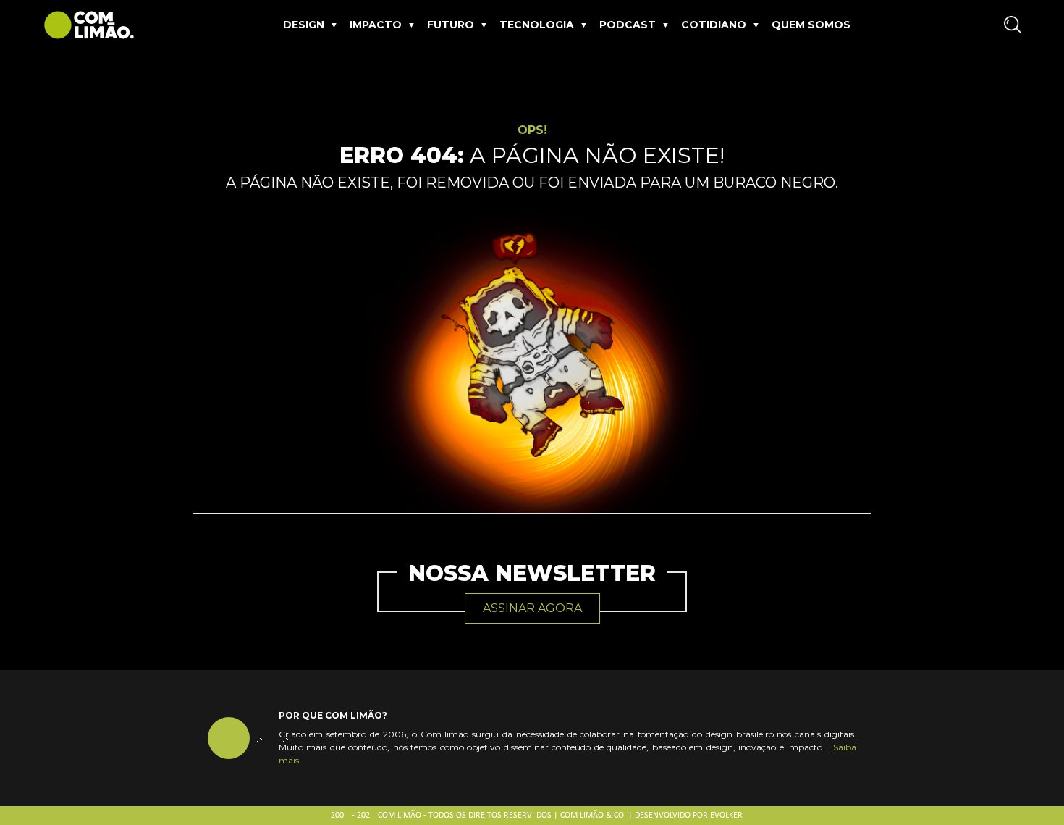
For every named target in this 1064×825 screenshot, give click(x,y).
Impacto (376, 24)
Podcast (627, 24)
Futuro (450, 24)
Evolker (726, 815)
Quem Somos (811, 24)
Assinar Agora (532, 608)
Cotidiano (713, 24)
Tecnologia (536, 24)
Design (303, 24)
